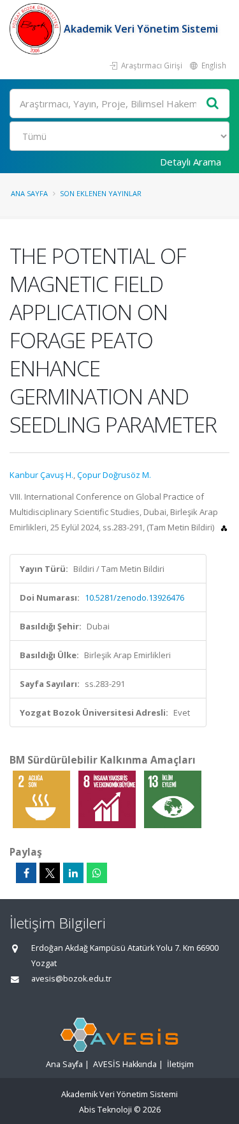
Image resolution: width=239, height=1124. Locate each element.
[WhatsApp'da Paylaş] (97, 873)
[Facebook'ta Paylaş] (26, 873)
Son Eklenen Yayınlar (100, 193)
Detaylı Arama (190, 161)
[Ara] (212, 103)
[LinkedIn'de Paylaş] (73, 873)
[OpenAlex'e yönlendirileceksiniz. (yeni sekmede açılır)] (224, 527)
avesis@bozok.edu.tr (71, 978)
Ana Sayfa (29, 193)
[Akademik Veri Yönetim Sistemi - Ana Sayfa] (37, 29)
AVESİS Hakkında (125, 1064)
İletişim (180, 1064)
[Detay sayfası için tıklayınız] (42, 799)
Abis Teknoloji (105, 1109)
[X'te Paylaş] (50, 873)
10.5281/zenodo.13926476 (134, 597)
